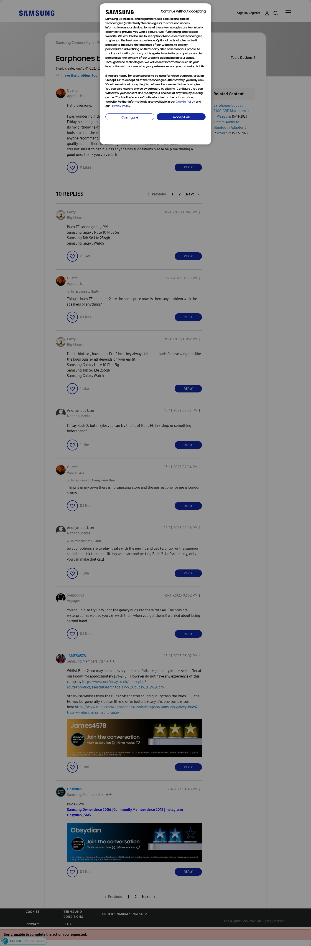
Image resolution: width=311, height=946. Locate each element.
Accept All (181, 117)
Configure (129, 117)
